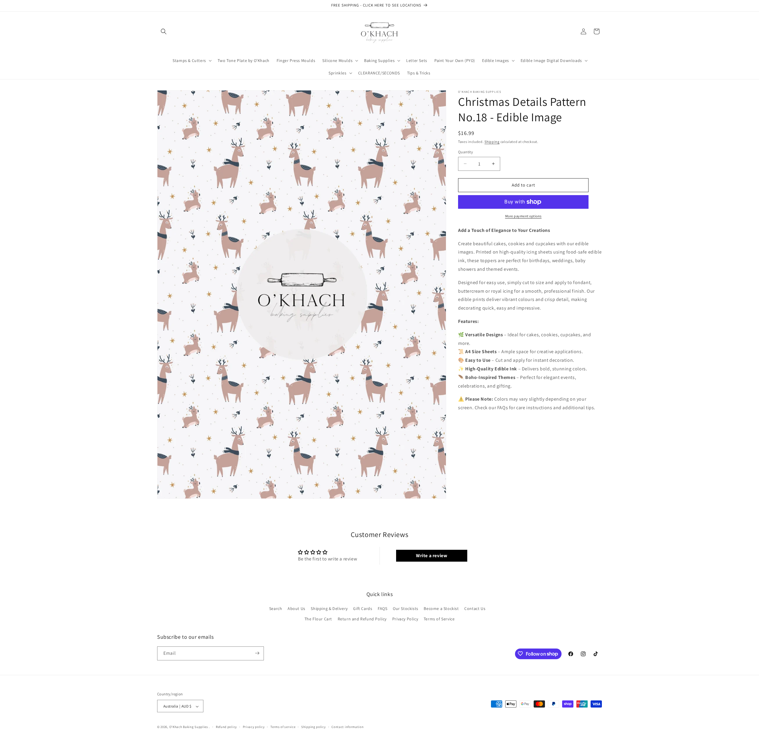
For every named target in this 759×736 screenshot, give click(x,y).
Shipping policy (313, 727)
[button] (163, 31)
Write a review (431, 555)
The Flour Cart (318, 619)
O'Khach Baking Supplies (188, 727)
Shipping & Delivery (329, 608)
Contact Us (474, 608)
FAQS (382, 608)
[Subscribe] (257, 653)
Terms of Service (439, 619)
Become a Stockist (441, 608)
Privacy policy (254, 727)
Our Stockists (405, 608)
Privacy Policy (405, 619)
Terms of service (282, 727)
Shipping (492, 141)
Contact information (347, 727)
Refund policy (226, 727)
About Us (296, 608)
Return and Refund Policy (362, 619)
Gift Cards (362, 608)
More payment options (523, 216)
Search (275, 608)
